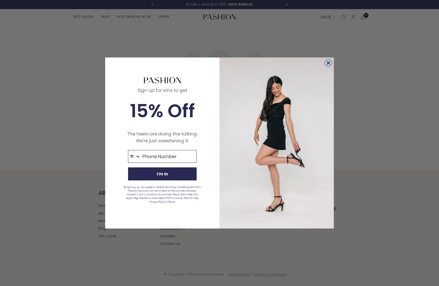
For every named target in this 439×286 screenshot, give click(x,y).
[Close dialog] (328, 63)
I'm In (162, 174)
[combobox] (134, 156)
